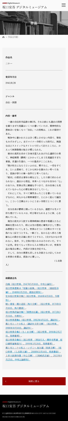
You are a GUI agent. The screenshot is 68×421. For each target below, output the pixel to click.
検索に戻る (34, 381)
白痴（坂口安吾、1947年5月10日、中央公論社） (30, 284)
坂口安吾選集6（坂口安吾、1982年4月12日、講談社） (32, 319)
